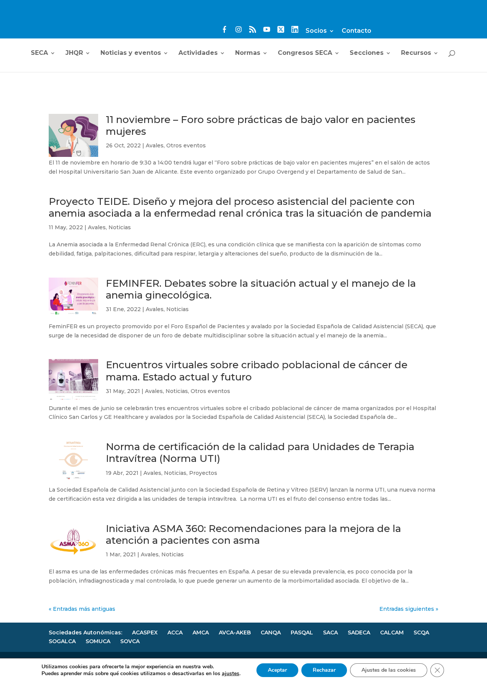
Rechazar (324, 670)
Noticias (119, 227)
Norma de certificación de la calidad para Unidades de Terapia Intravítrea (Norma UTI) (260, 453)
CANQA (271, 632)
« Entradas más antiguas (82, 608)
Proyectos (203, 473)
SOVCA (130, 641)
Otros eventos (186, 145)
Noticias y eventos (130, 53)
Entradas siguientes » (408, 608)
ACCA (175, 632)
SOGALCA (62, 641)
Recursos (416, 53)
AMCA (201, 632)
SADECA (359, 632)
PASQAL (302, 632)
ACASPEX (145, 632)
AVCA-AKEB (235, 632)
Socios (316, 31)
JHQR (74, 53)
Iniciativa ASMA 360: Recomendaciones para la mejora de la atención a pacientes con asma (253, 534)
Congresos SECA (305, 53)
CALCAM (392, 632)
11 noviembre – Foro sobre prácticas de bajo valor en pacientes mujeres (260, 125)
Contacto (356, 31)
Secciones (367, 53)
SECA (39, 53)
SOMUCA (98, 641)
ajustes (230, 673)
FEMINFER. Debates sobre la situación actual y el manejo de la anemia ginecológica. (261, 289)
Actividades (198, 53)
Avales (155, 145)
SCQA (421, 632)
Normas (247, 53)
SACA (330, 632)
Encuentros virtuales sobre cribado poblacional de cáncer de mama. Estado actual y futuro (256, 371)
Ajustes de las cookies (388, 670)
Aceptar (277, 670)
